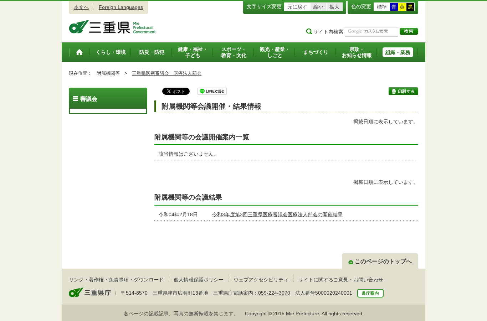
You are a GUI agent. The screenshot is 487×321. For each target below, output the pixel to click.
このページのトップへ (383, 261)
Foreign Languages (121, 7)
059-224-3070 (274, 293)
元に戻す (297, 7)
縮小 (318, 7)
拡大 (334, 7)
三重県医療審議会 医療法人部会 (166, 73)
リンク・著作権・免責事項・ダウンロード (116, 280)
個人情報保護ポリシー (199, 280)
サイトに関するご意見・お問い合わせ (340, 280)
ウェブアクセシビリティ (261, 280)
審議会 (88, 99)
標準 (382, 7)
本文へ (81, 7)
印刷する (403, 91)
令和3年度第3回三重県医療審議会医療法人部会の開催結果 (277, 214)
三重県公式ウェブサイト (112, 26)
